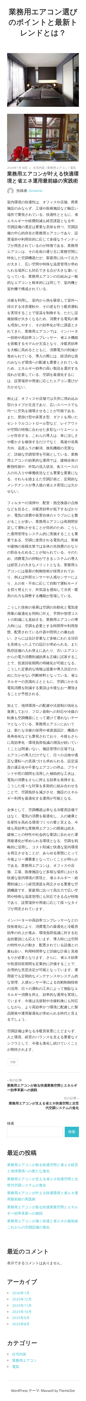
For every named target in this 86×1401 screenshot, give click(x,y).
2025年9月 (21, 1317)
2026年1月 (21, 1293)
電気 (73, 167)
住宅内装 (39, 167)
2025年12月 (22, 1299)
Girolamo (35, 190)
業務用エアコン (57, 167)
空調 (12, 1062)
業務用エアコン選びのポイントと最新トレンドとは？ (43, 22)
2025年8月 (21, 1324)
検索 (10, 1123)
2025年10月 (22, 1311)
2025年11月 (22, 1305)
